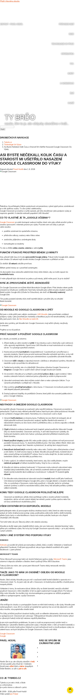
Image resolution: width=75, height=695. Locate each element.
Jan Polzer (14, 694)
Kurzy (71, 73)
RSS (70, 11)
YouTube (66, 11)
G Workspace (67, 83)
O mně (71, 103)
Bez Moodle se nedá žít (28, 319)
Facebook (62, 11)
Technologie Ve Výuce (12, 144)
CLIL (72, 63)
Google (3, 636)
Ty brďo (20, 117)
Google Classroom (7, 222)
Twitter (58, 11)
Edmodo (3, 545)
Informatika (67, 54)
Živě (72, 93)
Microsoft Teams (60, 559)
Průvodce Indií (66, 24)
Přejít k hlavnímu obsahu (10, 1)
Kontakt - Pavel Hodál (11, 24)
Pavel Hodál (18, 169)
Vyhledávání (73, 11)
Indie (71, 34)
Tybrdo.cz (8, 142)
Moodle (42, 314)
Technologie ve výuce (62, 44)
